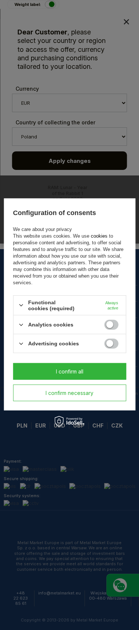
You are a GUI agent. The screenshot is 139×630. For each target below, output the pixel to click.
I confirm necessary (69, 392)
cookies (99, 236)
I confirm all (69, 371)
